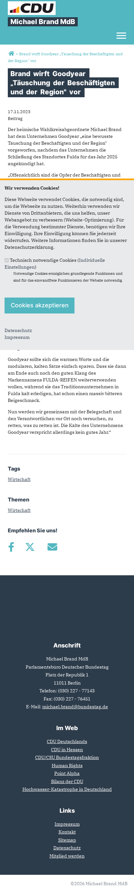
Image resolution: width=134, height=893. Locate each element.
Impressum (17, 337)
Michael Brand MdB (42, 22)
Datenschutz (18, 330)
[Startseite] (32, 4)
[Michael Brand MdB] (11, 53)
